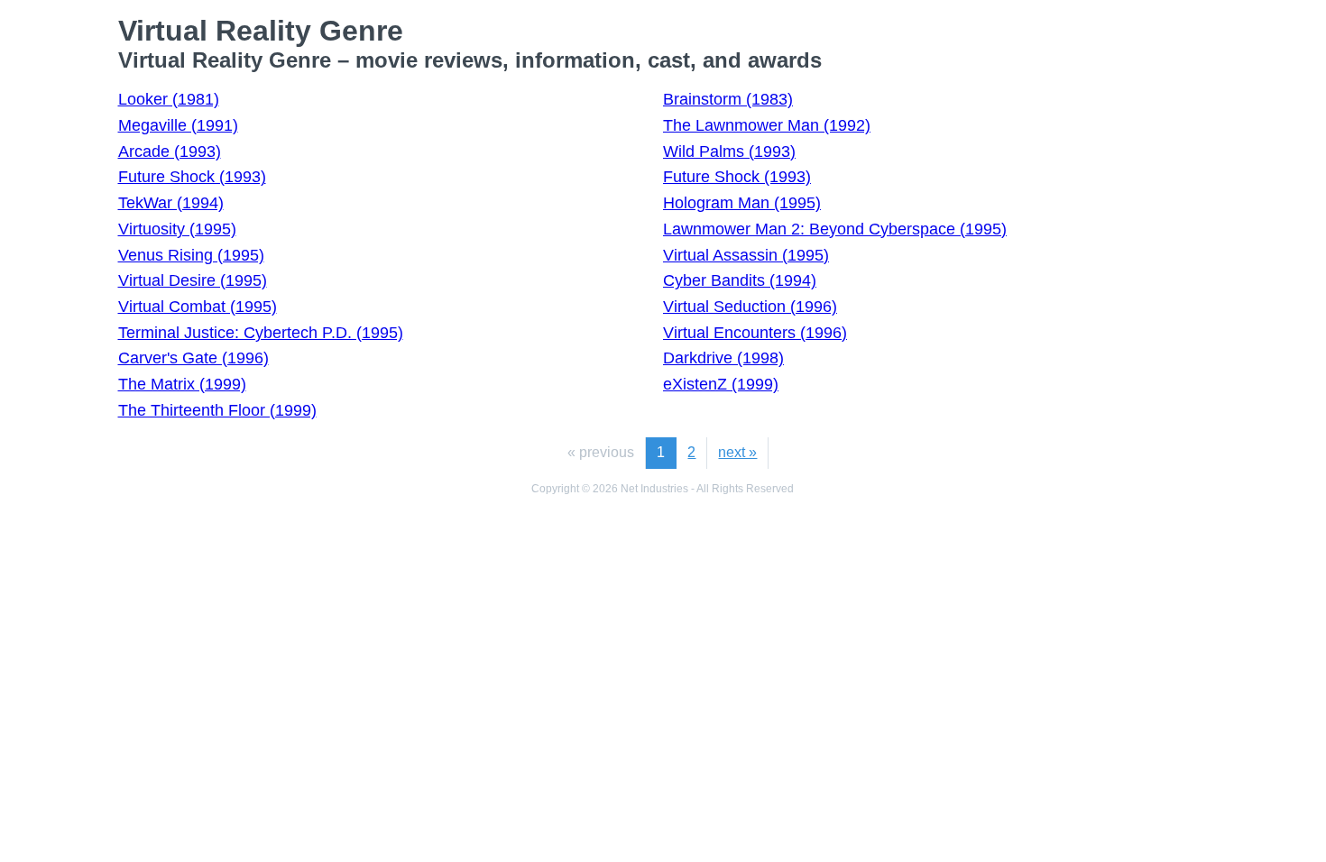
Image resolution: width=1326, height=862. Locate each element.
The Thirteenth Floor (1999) (217, 410)
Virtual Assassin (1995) (746, 255)
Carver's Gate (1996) (193, 358)
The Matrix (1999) (182, 384)
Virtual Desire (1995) (192, 280)
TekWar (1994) (171, 203)
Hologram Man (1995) (742, 203)
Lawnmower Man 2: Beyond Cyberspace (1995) (835, 229)
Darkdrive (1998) (723, 358)
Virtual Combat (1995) (197, 307)
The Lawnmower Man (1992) (766, 125)
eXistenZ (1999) (720, 384)
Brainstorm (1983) (728, 99)
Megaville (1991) (178, 125)
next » (737, 452)
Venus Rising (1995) (191, 255)
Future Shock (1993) (192, 177)
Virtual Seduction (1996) (750, 307)
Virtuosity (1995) (177, 229)
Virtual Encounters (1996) (755, 333)
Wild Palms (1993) (729, 151)
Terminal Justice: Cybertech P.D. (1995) (260, 333)
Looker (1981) (168, 99)
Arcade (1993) (169, 151)
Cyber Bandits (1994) (739, 280)
